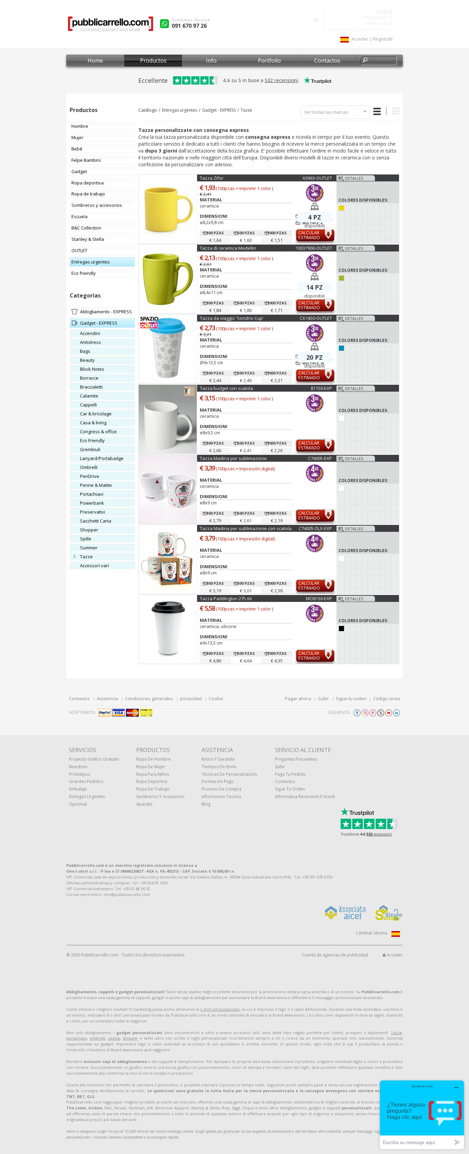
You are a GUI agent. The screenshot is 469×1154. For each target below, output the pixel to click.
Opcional (78, 804)
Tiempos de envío (219, 767)
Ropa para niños (152, 774)
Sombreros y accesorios (160, 796)
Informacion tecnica (221, 796)
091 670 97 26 (189, 26)
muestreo (78, 767)
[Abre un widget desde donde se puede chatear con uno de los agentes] (422, 1115)
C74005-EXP (320, 458)
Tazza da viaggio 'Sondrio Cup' (232, 318)
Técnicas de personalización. (230, 774)
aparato (144, 804)
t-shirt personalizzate (220, 1009)
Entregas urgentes (179, 110)
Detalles (354, 178)
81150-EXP (321, 388)
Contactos (327, 60)
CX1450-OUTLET (316, 318)
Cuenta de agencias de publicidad (335, 955)
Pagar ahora (298, 698)
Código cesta (386, 698)
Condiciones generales (149, 698)
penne (114, 1038)
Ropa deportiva (151, 781)
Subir (323, 698)
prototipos (79, 774)
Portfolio (269, 60)
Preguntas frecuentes (296, 759)
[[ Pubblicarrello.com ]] (110, 26)
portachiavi (76, 1038)
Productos (153, 60)
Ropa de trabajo (153, 789)
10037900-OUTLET (314, 248)
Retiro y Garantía (218, 759)
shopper (130, 1038)
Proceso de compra (221, 789)
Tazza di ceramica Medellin (228, 248)
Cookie (216, 698)
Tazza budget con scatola (226, 388)
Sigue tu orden (351, 698)
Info (211, 60)
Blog (206, 804)
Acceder (394, 955)
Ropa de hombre (153, 759)
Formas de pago (218, 781)
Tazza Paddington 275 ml (226, 598)
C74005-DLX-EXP (315, 528)
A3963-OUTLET (317, 178)
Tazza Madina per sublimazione (233, 458)
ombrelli (97, 1038)
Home (95, 60)
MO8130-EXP (319, 598)
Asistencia (107, 698)
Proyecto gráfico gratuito (94, 759)
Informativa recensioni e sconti (305, 796)
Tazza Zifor (212, 178)
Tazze (246, 110)
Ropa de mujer (150, 767)
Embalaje (78, 789)
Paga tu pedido (290, 774)
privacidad (191, 698)
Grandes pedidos (86, 781)
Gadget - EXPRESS (219, 110)
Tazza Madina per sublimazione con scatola (245, 528)
